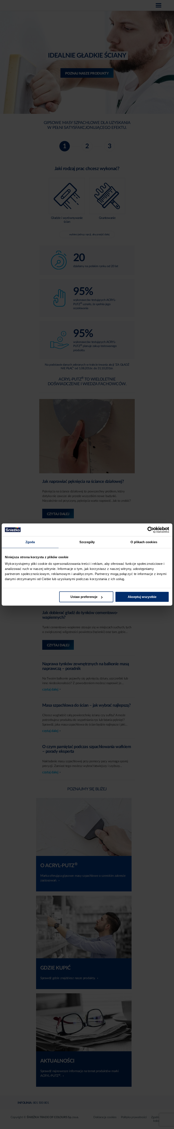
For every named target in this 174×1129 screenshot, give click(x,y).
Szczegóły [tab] (87, 542)
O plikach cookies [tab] (143, 542)
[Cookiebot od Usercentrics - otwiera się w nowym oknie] (150, 530)
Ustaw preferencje (83, 597)
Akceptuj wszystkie (142, 597)
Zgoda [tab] (30, 542)
